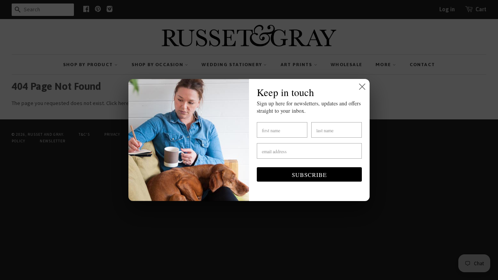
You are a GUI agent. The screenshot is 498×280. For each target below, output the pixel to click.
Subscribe (309, 174)
